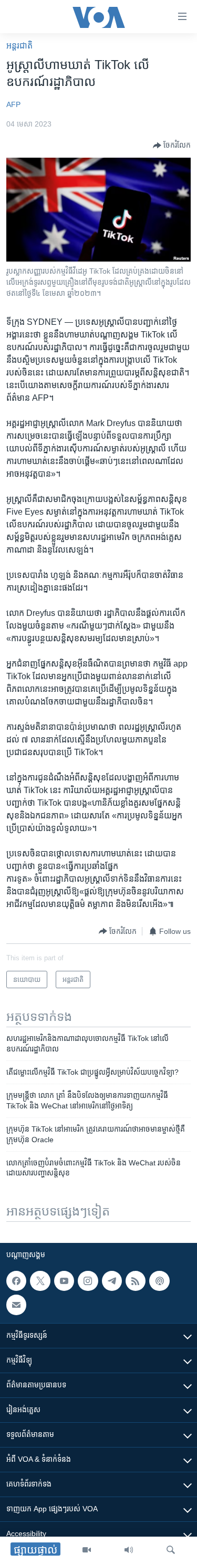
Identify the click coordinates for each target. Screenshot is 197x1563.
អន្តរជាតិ (19, 45)
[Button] (172, 145)
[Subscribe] (16, 1305)
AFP (13, 104)
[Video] (86, 1550)
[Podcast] (159, 1281)
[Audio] (128, 1550)
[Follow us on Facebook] (16, 1281)
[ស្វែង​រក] (170, 1550)
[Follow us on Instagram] (88, 1281)
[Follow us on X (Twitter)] (40, 1281)
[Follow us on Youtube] (64, 1281)
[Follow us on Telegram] (112, 1281)
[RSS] (136, 1281)
